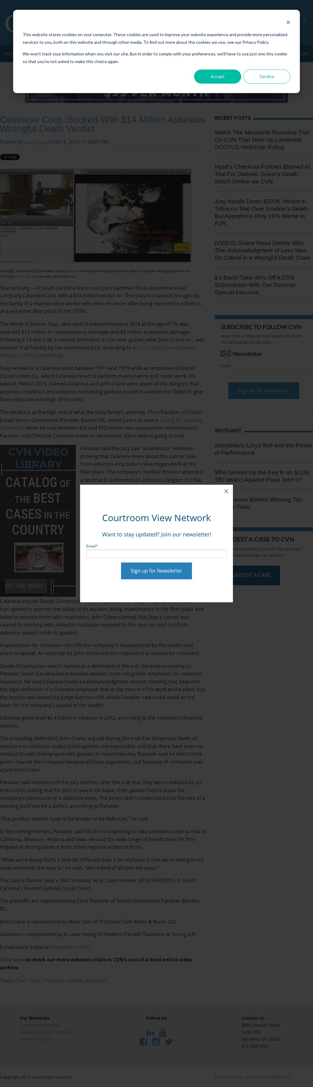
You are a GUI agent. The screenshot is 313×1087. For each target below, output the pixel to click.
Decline (267, 76)
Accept (218, 76)
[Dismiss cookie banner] (288, 23)
